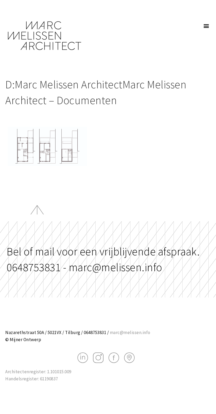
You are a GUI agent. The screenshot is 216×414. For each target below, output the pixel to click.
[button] (206, 25)
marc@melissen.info (130, 332)
